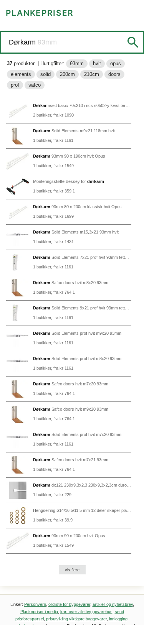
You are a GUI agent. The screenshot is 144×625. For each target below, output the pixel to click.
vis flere (72, 569)
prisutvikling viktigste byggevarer (76, 619)
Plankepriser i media (39, 611)
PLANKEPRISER (40, 13)
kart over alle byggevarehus (86, 611)
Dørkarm (23, 42)
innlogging (118, 619)
